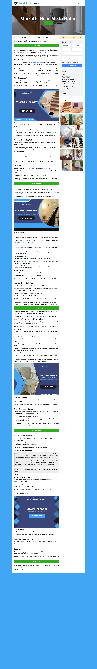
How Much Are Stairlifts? (68, 81)
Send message (72, 65)
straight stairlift (19, 154)
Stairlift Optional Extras (68, 86)
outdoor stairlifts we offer (24, 240)
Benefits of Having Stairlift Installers (71, 84)
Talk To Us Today (36, 561)
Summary (64, 93)
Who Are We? (65, 74)
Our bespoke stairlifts (20, 278)
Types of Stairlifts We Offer (69, 79)
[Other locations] (78, 3)
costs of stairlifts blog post (36, 316)
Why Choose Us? (66, 76)
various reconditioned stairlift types (28, 261)
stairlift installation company (36, 62)
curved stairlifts (45, 168)
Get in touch (48, 23)
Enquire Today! (36, 430)
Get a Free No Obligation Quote (37, 308)
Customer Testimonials (68, 89)
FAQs (63, 91)
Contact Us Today (36, 183)
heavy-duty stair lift (20, 247)
